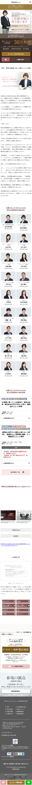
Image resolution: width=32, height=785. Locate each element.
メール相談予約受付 (17, 666)
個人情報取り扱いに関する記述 (9, 735)
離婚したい (8, 426)
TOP (8, 707)
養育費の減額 (13, 429)
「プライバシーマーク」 (18, 748)
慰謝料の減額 (5, 429)
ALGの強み (10, 709)
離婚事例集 (20, 711)
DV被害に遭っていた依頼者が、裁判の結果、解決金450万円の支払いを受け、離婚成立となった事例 (16, 404)
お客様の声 (10, 713)
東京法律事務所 (22, 399)
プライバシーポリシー (7, 732)
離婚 (3, 399)
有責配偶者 (22, 426)
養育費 (4, 614)
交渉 (19, 429)
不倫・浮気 (15, 426)
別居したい (20, 614)
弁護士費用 (10, 711)
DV (7, 399)
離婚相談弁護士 (16, 769)
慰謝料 (19, 601)
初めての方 (6, 601)
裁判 (16, 399)
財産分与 (11, 399)
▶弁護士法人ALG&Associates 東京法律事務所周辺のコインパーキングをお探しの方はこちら (16, 544)
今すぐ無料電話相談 (17, 54)
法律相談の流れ (21, 707)
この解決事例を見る (8, 418)
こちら (24, 660)
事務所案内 (16, 691)
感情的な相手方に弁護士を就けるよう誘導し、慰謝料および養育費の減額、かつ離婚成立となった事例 (16, 434)
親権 (18, 610)
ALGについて (21, 709)
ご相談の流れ (20, 59)
